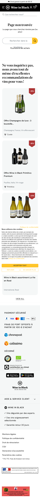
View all (20, 299)
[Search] (3, 14)
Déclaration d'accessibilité (13, 451)
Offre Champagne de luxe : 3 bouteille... (17, 122)
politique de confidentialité (16, 258)
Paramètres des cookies (12, 455)
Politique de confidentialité (13, 438)
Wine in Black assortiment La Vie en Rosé (19, 279)
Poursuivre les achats (20, 48)
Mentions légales (9, 434)
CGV (4, 446)
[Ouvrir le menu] (3, 7)
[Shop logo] (17, 7)
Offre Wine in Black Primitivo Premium (17, 174)
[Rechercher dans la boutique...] (35, 41)
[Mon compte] (31, 7)
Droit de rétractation (10, 442)
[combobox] (20, 14)
